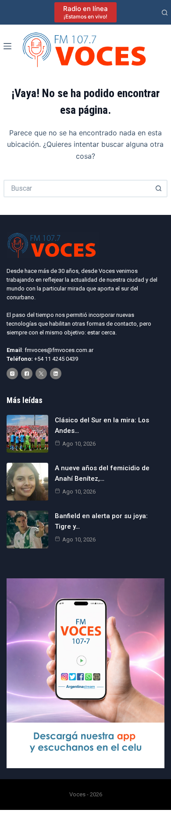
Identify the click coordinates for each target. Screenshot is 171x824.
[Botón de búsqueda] (158, 188)
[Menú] (7, 46)
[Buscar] (164, 12)
